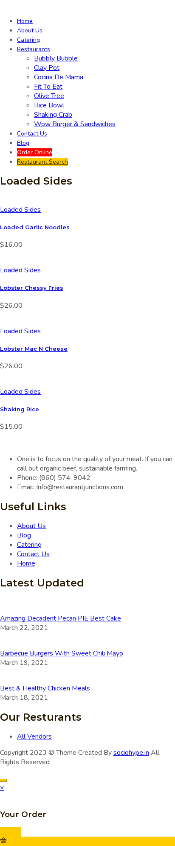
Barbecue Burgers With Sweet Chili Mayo (61, 653)
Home (25, 21)
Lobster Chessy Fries (31, 287)
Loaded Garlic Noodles (35, 227)
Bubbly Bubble (56, 58)
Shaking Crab (53, 114)
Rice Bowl (49, 105)
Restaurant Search (42, 162)
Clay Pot (46, 67)
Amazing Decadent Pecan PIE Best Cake (60, 618)
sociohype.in (131, 752)
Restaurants (33, 49)
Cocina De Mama (58, 77)
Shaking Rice (19, 409)
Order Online (34, 152)
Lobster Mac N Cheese (34, 348)
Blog (23, 143)
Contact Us (32, 134)
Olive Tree (49, 96)
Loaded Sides (20, 209)
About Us (29, 30)
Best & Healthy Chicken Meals (45, 688)
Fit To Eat (48, 86)
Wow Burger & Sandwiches (75, 124)
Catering (28, 40)
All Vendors (34, 736)
